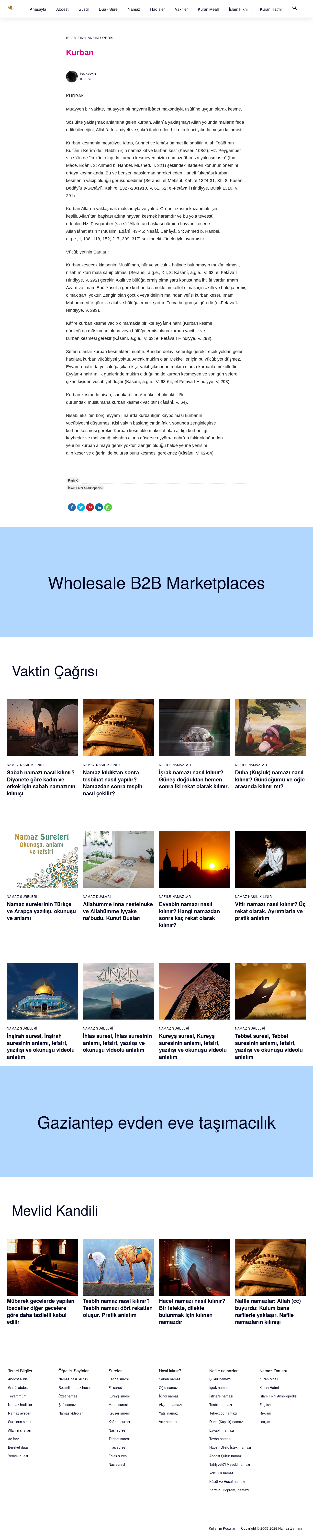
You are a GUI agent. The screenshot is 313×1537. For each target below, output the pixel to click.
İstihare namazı (221, 1396)
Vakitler (181, 9)
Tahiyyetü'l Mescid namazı (229, 1464)
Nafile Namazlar (175, 764)
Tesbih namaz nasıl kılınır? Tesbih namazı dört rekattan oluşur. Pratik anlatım (118, 1307)
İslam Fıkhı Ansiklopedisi (90, 38)
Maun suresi (118, 1404)
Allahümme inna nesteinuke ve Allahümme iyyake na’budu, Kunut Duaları (118, 911)
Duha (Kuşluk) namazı (226, 1421)
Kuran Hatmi (271, 9)
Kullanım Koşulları (222, 1528)
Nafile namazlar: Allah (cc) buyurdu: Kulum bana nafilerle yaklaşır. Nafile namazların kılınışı (268, 1311)
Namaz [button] (134, 9)
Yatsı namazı (169, 1413)
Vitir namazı (168, 1421)
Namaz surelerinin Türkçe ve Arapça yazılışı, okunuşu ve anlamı (41, 911)
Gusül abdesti (18, 1387)
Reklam (265, 1413)
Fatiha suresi (119, 1378)
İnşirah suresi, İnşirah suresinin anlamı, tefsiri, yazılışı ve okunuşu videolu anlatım (41, 1046)
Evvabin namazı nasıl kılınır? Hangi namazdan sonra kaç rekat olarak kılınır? (189, 914)
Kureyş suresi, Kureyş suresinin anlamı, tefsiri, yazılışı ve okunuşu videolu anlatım (193, 1046)
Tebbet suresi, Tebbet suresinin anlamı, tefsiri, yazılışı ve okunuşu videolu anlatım (269, 1046)
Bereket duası (18, 1447)
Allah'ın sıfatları (19, 1430)
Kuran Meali (208, 9)
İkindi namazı (169, 1396)
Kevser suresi (119, 1413)
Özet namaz (67, 1396)
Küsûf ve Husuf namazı (227, 1481)
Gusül (83, 9)
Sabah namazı (170, 1378)
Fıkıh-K (73, 480)
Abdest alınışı (18, 1378)
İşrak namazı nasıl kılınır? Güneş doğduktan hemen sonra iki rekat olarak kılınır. (194, 779)
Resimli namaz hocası (75, 1387)
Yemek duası (18, 1455)
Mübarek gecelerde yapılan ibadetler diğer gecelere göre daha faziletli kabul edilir (40, 1311)
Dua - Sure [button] (108, 9)
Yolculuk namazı (221, 1472)
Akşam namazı (170, 1404)
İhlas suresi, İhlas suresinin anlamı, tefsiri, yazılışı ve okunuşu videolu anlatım (117, 1042)
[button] (38, 9)
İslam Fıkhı (238, 9)
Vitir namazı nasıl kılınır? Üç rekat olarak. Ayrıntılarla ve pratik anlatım (270, 911)
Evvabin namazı (221, 1430)
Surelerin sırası (19, 1421)
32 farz (13, 1438)
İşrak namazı (219, 1387)
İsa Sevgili (88, 74)
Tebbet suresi (119, 1438)
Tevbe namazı (220, 1438)
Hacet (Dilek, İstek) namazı (230, 1447)
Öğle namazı (169, 1387)
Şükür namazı (220, 1378)
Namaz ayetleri (19, 1413)
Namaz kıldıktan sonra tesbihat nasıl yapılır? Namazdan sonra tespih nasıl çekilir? (112, 782)
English (265, 1404)
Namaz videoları (70, 1413)
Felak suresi (118, 1455)
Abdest (62, 9)
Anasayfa (38, 9)
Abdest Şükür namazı (225, 1455)
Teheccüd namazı (223, 1413)
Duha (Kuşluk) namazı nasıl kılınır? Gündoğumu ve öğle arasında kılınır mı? (270, 779)
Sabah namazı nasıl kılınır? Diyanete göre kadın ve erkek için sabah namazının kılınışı (41, 782)
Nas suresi (117, 1464)
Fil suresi (116, 1387)
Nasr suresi (117, 1430)
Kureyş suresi (119, 1396)
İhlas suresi (117, 1447)
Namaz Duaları (97, 896)
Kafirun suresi (119, 1421)
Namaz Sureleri (22, 896)
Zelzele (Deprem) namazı (229, 1489)
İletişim (264, 1421)
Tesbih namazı (220, 1404)
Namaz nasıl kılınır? (73, 1378)
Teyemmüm (17, 1396)
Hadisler (157, 9)
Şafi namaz (67, 1404)
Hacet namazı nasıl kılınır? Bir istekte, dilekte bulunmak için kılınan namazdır (192, 1311)
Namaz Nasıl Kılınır (25, 764)
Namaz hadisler (20, 1404)
